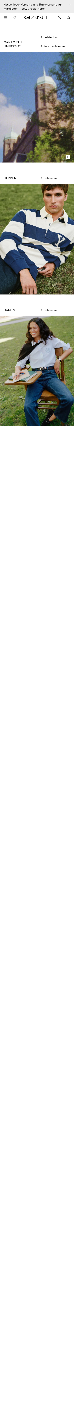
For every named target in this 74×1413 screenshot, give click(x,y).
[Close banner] (70, 4)
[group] (37, 239)
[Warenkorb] (68, 17)
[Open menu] (5, 17)
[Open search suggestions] (14, 17)
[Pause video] (68, 157)
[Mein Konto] (59, 17)
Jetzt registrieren (33, 8)
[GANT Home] (37, 17)
